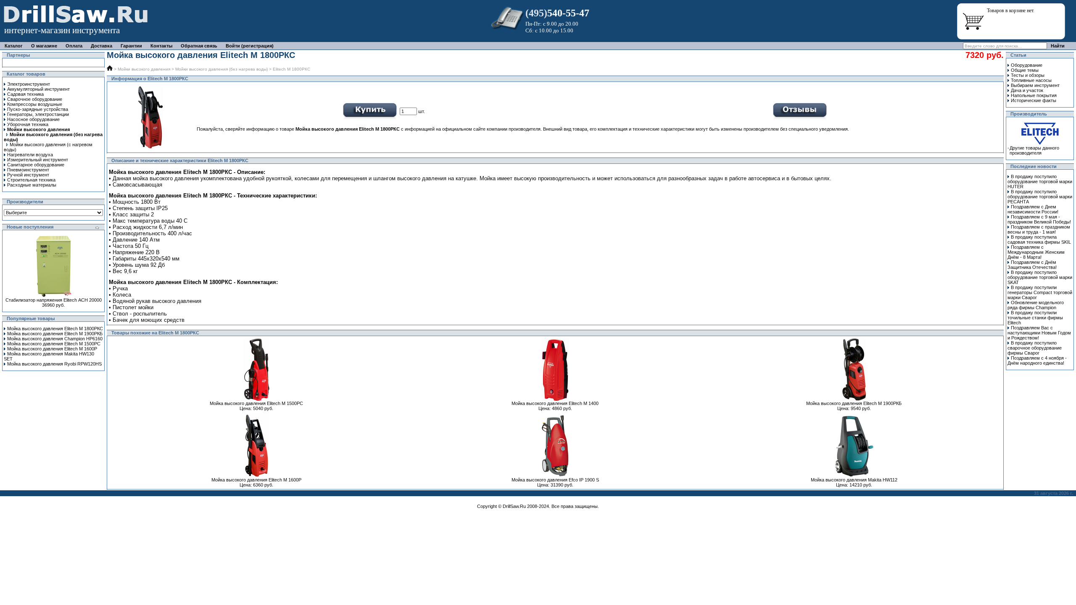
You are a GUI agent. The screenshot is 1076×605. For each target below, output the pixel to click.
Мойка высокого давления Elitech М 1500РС (53, 343)
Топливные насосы (1031, 80)
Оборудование (1026, 65)
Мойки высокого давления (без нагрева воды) (221, 69)
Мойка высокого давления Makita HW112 (854, 479)
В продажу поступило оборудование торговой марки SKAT (1039, 277)
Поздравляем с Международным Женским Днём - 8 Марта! (1036, 252)
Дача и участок (1027, 90)
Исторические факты (1033, 100)
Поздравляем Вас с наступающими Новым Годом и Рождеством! (1039, 332)
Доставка (101, 45)
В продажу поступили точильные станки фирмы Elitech (1035, 317)
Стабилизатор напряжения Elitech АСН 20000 (53, 299)
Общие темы (1025, 70)
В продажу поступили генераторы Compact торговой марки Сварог (1039, 292)
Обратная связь (199, 45)
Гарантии (131, 45)
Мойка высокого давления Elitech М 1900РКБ (55, 333)
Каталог (14, 45)
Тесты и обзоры (1027, 75)
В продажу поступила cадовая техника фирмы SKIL (1039, 239)
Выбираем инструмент (1035, 85)
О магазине (44, 45)
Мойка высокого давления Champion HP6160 (55, 338)
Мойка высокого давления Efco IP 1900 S (555, 479)
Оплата (74, 45)
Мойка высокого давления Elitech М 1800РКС (55, 328)
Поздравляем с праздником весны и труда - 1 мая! (1038, 229)
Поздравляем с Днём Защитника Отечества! (1032, 265)
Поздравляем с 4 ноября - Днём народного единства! (1037, 360)
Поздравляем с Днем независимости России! (1032, 209)
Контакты (161, 45)
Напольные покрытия (1034, 95)
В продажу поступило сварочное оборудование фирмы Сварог (1034, 347)
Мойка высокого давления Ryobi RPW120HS (54, 363)
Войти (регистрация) (250, 45)
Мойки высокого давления (144, 69)
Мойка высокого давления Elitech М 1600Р (52, 348)
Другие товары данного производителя (1034, 150)
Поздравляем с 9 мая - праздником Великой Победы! (1039, 219)
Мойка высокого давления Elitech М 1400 (555, 403)
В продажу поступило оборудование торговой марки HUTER (1039, 181)
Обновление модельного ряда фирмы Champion (1035, 305)
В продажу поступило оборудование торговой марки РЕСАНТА (1039, 196)
